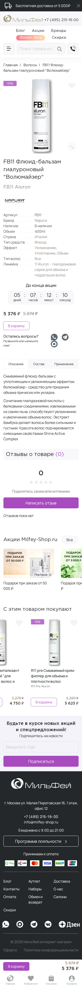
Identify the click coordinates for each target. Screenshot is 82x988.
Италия (41, 236)
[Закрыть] (78, 5)
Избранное (31, 983)
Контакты (11, 888)
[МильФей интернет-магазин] (23, 18)
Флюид (40, 242)
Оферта (10, 949)
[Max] (20, 924)
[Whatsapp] (54, 337)
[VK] (48, 924)
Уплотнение (45, 253)
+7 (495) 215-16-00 (61, 20)
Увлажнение (45, 247)
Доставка (62, 881)
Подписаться (41, 761)
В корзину (16, 966)
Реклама (61, 574)
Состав (38, 364)
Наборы (35, 888)
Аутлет (34, 881)
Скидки (9, 909)
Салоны (60, 896)
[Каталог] (9, 48)
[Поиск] (60, 48)
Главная (10, 983)
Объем (62, 253)
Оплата (9, 896)
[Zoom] (71, 146)
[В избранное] (71, 85)
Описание (15, 364)
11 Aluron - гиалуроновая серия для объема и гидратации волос (55, 270)
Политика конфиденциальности (51, 949)
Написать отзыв (41, 503)
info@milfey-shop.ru (41, 822)
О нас (58, 888)
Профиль (71, 983)
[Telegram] (65, 337)
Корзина (51, 983)
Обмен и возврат (35, 899)
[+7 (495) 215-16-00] (73, 48)
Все (38, 258)
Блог (7, 881)
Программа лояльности (38, 841)
